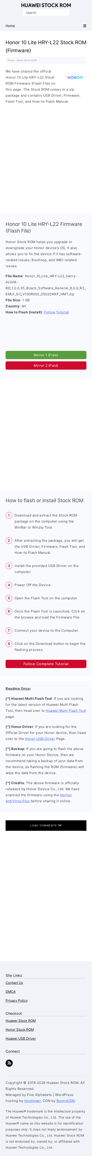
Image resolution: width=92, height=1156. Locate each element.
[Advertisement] (46, 158)
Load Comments (44, 825)
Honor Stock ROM (27, 60)
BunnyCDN (65, 1101)
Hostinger (32, 1101)
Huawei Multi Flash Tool (66, 710)
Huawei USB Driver (21, 1038)
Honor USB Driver (40, 739)
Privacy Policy (17, 1000)
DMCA (11, 991)
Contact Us (14, 983)
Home (11, 60)
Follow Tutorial (56, 312)
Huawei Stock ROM (46, 5)
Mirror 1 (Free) (46, 355)
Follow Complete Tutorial (46, 664)
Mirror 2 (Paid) (46, 365)
